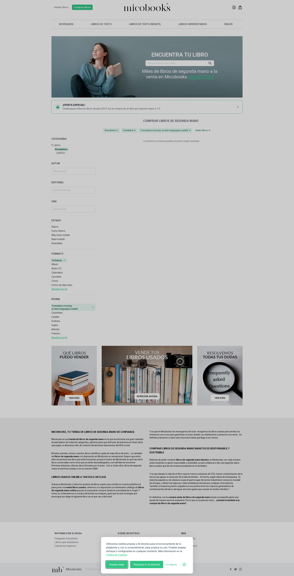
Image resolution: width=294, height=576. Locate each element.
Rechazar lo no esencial (147, 564)
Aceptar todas (116, 564)
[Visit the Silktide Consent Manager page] (184, 564)
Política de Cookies (116, 555)
